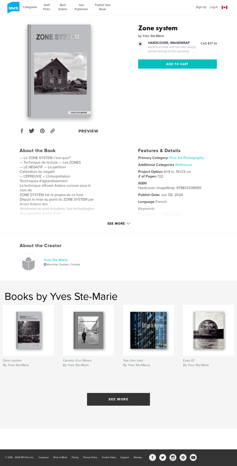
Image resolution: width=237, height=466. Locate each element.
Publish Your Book (103, 7)
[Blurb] (12, 9)
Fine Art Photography (186, 158)
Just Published (81, 7)
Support (125, 457)
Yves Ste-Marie (56, 260)
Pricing (75, 457)
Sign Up (201, 7)
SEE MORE (118, 399)
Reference (183, 164)
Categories (30, 7)
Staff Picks (46, 7)
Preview (88, 131)
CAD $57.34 (209, 43)
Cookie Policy (109, 457)
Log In (214, 7)
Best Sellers (62, 7)
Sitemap (138, 457)
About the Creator (41, 245)
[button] (224, 7)
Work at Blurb (60, 457)
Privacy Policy (90, 457)
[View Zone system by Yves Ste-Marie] (58, 71)
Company (44, 457)
